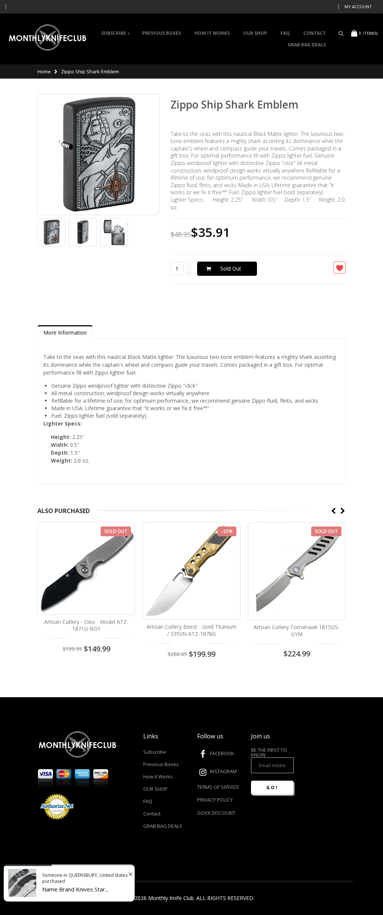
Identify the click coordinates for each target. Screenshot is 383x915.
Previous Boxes (161, 764)
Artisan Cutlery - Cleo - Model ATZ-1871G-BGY (86, 625)
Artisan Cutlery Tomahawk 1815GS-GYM (297, 630)
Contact (151, 813)
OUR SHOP (155, 789)
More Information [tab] (65, 332)
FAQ (147, 801)
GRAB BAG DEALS (162, 826)
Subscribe (154, 751)
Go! (272, 787)
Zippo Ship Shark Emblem (234, 104)
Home (44, 71)
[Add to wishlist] (340, 268)
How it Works (158, 776)
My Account (358, 6)
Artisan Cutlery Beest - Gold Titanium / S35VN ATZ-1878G (191, 630)
